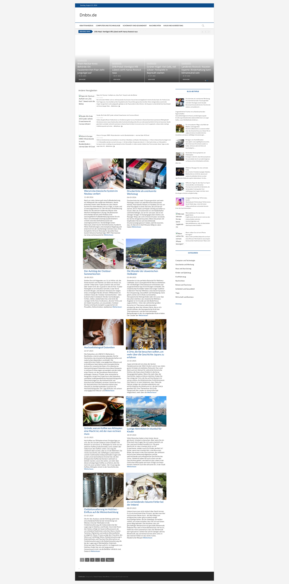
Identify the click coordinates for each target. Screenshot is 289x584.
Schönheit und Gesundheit (135, 25)
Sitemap (178, 304)
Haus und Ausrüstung (173, 25)
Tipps (177, 293)
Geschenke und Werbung (184, 264)
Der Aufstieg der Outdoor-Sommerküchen (98, 272)
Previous (205, 31)
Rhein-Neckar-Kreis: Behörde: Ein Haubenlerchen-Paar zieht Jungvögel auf (106, 68)
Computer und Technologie (108, 25)
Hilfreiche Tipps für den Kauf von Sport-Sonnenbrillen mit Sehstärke (198, 184)
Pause (202, 31)
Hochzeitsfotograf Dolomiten (99, 347)
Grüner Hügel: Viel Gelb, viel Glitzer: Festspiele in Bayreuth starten (119, 32)
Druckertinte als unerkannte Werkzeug (198, 99)
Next (208, 31)
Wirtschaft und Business (184, 297)
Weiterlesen (114, 106)
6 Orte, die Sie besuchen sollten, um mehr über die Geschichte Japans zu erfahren (145, 354)
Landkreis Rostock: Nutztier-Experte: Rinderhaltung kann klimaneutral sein (211, 69)
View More (97, 79)
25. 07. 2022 (167, 76)
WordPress (106, 576)
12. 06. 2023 (97, 76)
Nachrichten (155, 25)
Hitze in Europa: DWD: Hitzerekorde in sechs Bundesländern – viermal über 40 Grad (123, 135)
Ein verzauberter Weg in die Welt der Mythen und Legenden (197, 126)
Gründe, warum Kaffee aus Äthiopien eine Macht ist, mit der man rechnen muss (103, 431)
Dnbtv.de (88, 15)
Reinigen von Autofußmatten (194, 140)
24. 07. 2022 (201, 76)
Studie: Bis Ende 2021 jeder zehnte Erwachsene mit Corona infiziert (118, 115)
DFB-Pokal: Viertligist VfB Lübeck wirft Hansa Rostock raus (141, 69)
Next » (109, 560)
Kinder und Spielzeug (183, 273)
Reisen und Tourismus (183, 285)
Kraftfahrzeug (86, 25)
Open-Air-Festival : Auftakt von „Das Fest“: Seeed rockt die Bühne (117, 95)
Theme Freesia (97, 576)
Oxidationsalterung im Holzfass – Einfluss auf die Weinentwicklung (101, 510)
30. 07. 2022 (132, 76)
